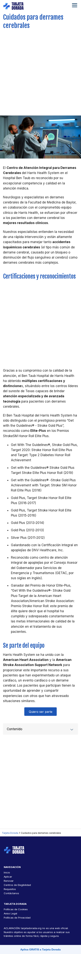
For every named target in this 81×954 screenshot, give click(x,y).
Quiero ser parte (40, 712)
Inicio (7, 872)
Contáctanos (11, 893)
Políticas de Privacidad (17, 917)
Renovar (9, 880)
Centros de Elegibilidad (17, 884)
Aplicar (8, 876)
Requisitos (10, 889)
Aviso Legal (10, 913)
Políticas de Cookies (16, 909)
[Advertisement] (40, 71)
